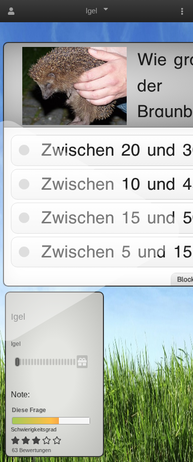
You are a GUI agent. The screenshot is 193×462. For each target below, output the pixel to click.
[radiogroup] (37, 441)
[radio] (15, 441)
